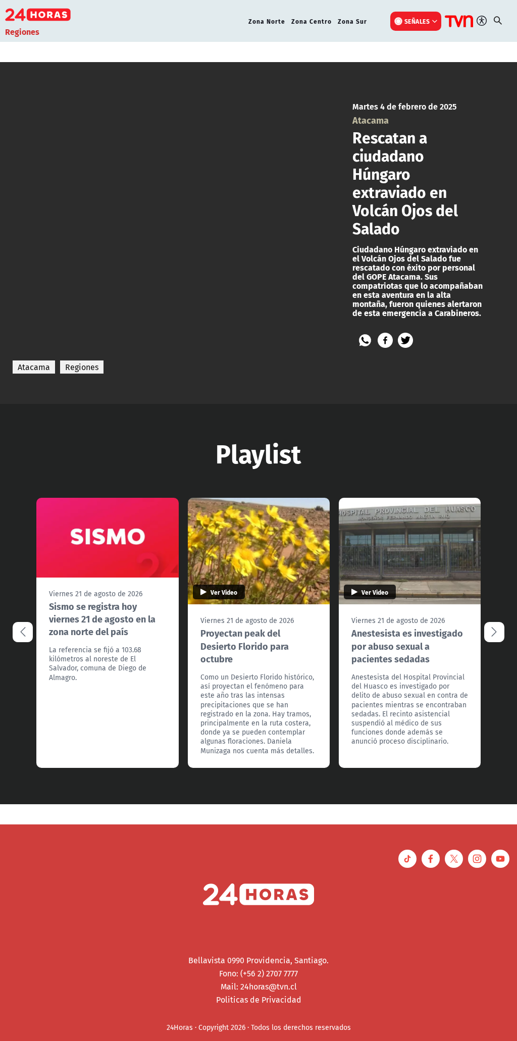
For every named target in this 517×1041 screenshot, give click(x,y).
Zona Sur (352, 21)
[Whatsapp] (365, 340)
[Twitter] (405, 340)
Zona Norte (266, 21)
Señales (417, 21)
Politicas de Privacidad (258, 1000)
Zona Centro (311, 21)
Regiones (81, 367)
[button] (494, 632)
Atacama (34, 367)
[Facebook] (385, 340)
